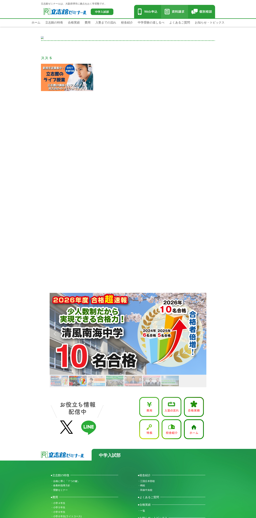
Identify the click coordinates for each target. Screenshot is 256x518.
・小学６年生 (58, 512)
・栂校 (141, 485)
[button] (177, 334)
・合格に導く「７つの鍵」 (65, 481)
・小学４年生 (58, 503)
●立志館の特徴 (60, 475)
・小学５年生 (58, 507)
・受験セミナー (59, 490)
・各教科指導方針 (60, 485)
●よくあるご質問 (148, 497)
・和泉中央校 (145, 490)
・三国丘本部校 (146, 481)
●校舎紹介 (144, 475)
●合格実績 (144, 504)
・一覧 (141, 510)
